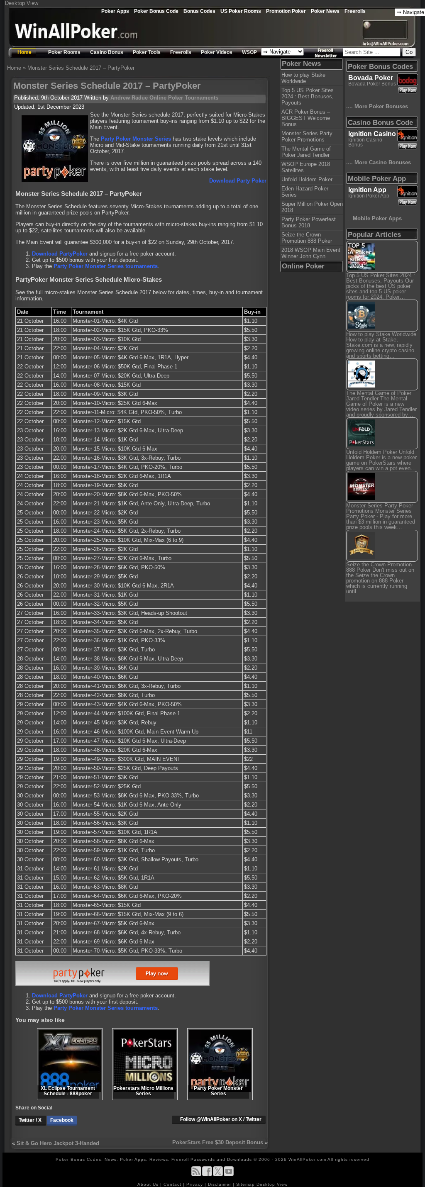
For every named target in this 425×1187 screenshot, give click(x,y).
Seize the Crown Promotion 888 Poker (306, 238)
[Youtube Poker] (229, 1174)
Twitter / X (31, 1120)
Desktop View (21, 3)
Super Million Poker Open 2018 (312, 207)
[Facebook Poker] (207, 1174)
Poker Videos (216, 52)
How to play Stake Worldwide (303, 78)
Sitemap (245, 1184)
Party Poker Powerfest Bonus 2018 (308, 222)
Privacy (195, 1184)
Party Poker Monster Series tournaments (106, 266)
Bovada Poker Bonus (372, 84)
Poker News (325, 11)
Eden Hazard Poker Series (304, 191)
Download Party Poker (237, 181)
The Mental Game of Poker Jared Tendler (306, 152)
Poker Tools (147, 52)
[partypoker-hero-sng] (112, 984)
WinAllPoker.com (307, 1159)
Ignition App (367, 189)
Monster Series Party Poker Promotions (306, 136)
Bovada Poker (370, 77)
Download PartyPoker (60, 254)
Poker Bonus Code (156, 11)
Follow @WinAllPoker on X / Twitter (220, 1119)
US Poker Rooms (240, 11)
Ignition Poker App (368, 196)
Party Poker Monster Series (136, 139)
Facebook (61, 1120)
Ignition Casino (372, 133)
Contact (173, 1184)
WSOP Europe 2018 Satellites (305, 167)
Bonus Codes (199, 11)
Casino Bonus (106, 52)
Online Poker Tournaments (183, 98)
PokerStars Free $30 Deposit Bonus (217, 1142)
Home (24, 52)
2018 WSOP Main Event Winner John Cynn (310, 253)
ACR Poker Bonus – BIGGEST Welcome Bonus (305, 118)
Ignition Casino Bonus (365, 142)
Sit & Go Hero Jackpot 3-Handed (58, 1143)
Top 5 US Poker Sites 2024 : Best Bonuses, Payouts (307, 96)
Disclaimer (220, 1184)
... (374, 218)
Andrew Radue (129, 98)
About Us (148, 1184)
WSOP (249, 52)
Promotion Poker (286, 11)
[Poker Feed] (196, 1174)
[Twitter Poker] (218, 1174)
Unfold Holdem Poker (306, 179)
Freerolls (355, 11)
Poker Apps (115, 11)
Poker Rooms (64, 52)
